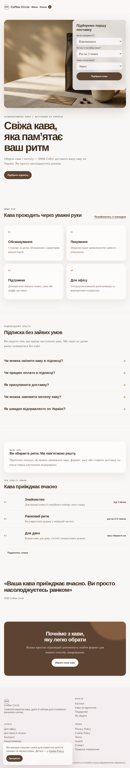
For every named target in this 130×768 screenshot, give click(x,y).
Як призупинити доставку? (26, 385)
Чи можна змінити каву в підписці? (33, 361)
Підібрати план (99, 76)
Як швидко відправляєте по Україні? (35, 409)
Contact (79, 745)
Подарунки (81, 711)
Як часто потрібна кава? (89, 48)
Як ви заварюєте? (85, 35)
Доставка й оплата (15, 733)
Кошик (45, 7)
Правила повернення (87, 749)
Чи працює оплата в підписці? (29, 373)
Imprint (79, 741)
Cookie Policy (82, 733)
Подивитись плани (17, 552)
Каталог (79, 703)
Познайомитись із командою (110, 217)
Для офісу (10, 729)
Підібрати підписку (17, 175)
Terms (78, 737)
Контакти (9, 737)
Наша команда (12, 741)
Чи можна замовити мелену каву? (32, 397)
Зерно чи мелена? (86, 60)
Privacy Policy (83, 729)
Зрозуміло (14, 758)
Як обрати (81, 715)
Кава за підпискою (85, 707)
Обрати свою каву (65, 662)
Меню (34, 7)
